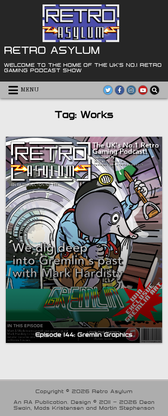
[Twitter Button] (107, 90)
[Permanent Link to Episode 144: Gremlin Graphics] (84, 240)
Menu (30, 90)
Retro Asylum (52, 49)
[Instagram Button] (131, 90)
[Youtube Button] (142, 90)
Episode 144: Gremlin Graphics (84, 334)
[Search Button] (154, 90)
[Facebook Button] (119, 90)
